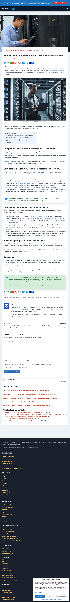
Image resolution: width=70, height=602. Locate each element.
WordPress (5, 519)
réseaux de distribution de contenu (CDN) (42, 218)
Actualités (4, 521)
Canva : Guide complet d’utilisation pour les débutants (20, 418)
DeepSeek (4, 483)
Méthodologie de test (7, 575)
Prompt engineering (7, 553)
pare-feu (29, 181)
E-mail (28, 360)
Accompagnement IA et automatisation (12, 468)
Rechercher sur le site (9, 379)
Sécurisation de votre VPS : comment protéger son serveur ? (21, 137)
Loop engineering (6, 551)
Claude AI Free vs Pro (8, 534)
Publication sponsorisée (8, 461)
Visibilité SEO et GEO (7, 463)
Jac (6, 58)
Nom (6, 360)
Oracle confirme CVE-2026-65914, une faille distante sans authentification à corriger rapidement (29, 394)
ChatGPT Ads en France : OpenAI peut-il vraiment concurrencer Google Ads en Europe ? (27, 390)
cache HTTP (24, 218)
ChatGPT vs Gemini (7, 529)
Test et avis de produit (8, 459)
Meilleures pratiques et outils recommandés (17, 140)
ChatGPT (4, 476)
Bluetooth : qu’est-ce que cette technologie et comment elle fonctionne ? (25, 412)
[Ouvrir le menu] (67, 8)
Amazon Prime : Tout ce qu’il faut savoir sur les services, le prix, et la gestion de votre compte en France (33, 414)
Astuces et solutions (7, 507)
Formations (5, 566)
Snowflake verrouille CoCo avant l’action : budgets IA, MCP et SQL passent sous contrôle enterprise (30, 398)
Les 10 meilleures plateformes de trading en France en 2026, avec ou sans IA (26, 416)
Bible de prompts (6, 548)
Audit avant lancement (8, 466)
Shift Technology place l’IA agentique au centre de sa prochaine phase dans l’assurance (27, 405)
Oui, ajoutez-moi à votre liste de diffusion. (16, 367)
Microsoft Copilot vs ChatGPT (10, 536)
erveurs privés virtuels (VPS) (57, 70)
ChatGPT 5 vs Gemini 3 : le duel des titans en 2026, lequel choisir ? (23, 421)
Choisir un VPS (8, 161)
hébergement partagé (18, 153)
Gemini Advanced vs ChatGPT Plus (11, 541)
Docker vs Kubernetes (8, 531)
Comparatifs (5, 563)
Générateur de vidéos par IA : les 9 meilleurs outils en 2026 (19, 402)
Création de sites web (8, 456)
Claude (4, 478)
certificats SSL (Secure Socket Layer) (28, 183)
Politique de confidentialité (45, 599)
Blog (3, 561)
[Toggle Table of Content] (34, 133)
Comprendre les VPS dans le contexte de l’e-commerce (19, 135)
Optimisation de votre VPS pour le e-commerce (18, 139)
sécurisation (46, 297)
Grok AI (4, 485)
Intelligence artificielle (8, 505)
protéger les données (33, 172)
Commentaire (8, 341)
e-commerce (7, 297)
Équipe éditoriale (6, 570)
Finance (4, 516)
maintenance (15, 297)
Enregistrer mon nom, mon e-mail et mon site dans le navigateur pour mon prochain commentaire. (29, 364)
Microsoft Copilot (6, 495)
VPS (7, 152)
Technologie (5, 509)
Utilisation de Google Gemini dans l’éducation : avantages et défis (53, 326)
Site (48, 360)
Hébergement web (8, 52)
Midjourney (5, 490)
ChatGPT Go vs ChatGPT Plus (10, 538)
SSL (57, 297)
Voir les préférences (62, 596)
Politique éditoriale (7, 573)
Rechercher (63, 381)
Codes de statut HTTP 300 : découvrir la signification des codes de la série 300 (18, 326)
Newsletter (5, 568)
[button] (67, 579)
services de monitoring (27, 249)
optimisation (23, 297)
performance (31, 297)
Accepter (39, 596)
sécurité (53, 297)
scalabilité (38, 297)
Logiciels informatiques (8, 512)
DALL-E (4, 488)
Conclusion (8, 142)
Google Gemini (6, 492)
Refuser (51, 596)
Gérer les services (38, 592)
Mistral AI (4, 481)
